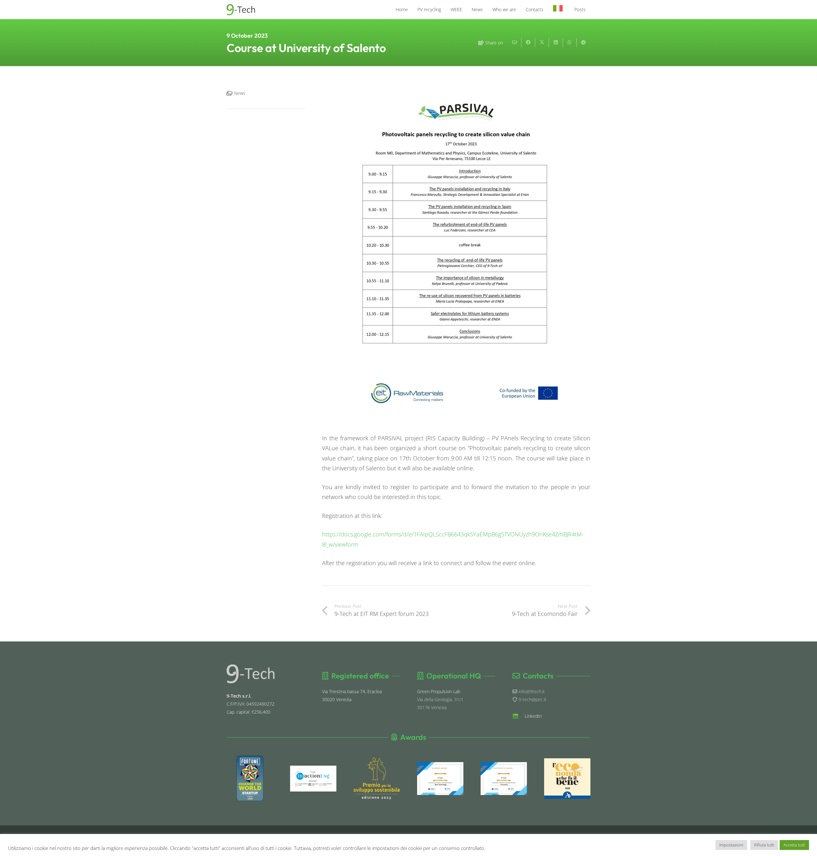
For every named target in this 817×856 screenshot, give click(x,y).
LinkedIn (533, 716)
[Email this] (514, 42)
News (239, 93)
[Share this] (528, 42)
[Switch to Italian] (559, 9)
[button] (444, 9)
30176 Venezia (431, 707)
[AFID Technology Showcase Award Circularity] (504, 778)
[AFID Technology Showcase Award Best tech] (440, 778)
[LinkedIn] (519, 716)
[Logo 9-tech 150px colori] (241, 9)
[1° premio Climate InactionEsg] (313, 779)
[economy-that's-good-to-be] (567, 778)
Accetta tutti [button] (794, 845)
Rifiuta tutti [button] (764, 845)
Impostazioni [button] (731, 845)
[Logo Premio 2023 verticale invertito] (377, 778)
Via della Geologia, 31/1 (440, 699)
